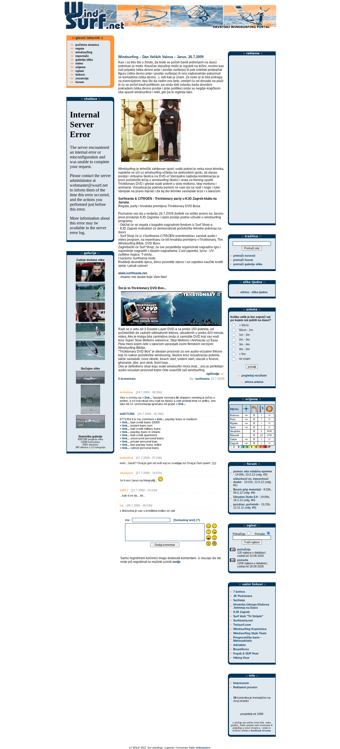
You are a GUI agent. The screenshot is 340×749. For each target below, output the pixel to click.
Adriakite (239, 644)
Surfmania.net (243, 620)
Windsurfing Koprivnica (249, 629)
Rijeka (233, 423)
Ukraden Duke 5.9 (245, 496)
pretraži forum (243, 259)
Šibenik (234, 435)
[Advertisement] (196, 39)
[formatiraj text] (184, 520)
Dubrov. (235, 415)
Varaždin (235, 431)
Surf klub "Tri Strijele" (248, 616)
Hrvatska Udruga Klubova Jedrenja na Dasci (251, 606)
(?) (198, 520)
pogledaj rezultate (254, 375)
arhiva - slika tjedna (253, 292)
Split (233, 427)
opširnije (213, 374)
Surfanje (239, 600)
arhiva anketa (254, 381)
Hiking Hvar (241, 657)
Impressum (241, 683)
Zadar (233, 439)
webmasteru (203, 747)
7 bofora (239, 591)
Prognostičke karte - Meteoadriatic (247, 639)
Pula (232, 419)
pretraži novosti (244, 255)
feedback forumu (261, 730)
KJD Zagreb (241, 611)
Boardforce (241, 649)
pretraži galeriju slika (247, 264)
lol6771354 (127, 413)
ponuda (242, 560)
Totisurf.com (242, 624)
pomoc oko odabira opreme (252, 471)
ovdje (176, 562)
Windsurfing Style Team (249, 633)
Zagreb (234, 443)
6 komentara (126, 378)
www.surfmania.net (132, 273)
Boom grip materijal (247, 489)
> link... (147, 397)
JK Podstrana (242, 595)
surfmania (202, 378)
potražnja (243, 549)
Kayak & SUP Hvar (245, 653)
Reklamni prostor (245, 687)
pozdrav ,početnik (245, 504)
